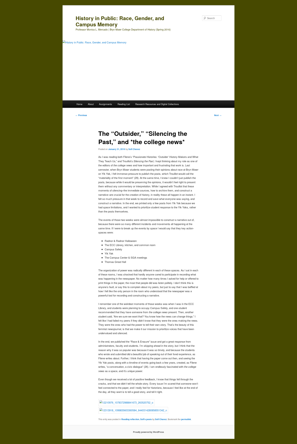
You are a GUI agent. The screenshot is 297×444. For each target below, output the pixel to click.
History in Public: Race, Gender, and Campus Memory (120, 21)
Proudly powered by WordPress (148, 431)
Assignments (105, 104)
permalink (186, 419)
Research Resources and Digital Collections (157, 104)
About (91, 104)
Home (79, 104)
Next (217, 115)
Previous (81, 115)
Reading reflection (130, 419)
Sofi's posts (146, 419)
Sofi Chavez (134, 149)
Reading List (124, 104)
